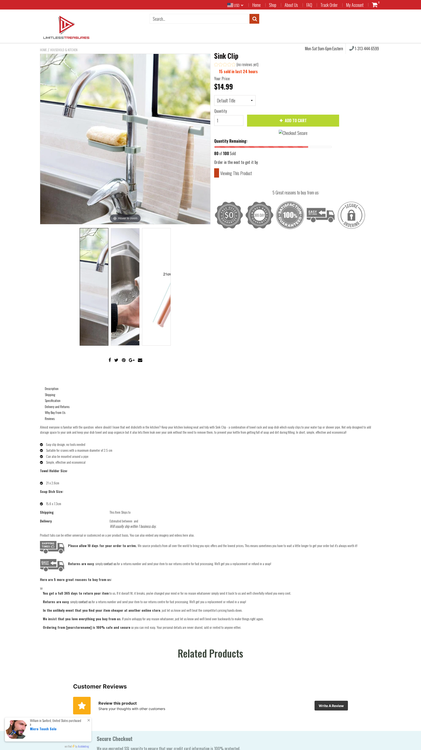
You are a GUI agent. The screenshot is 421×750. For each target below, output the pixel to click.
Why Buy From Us (55, 412)
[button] (236, 65)
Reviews (50, 418)
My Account (355, 5)
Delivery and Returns (57, 406)
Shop (272, 5)
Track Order (329, 5)
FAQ (309, 5)
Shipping (50, 394)
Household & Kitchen (63, 49)
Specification (52, 400)
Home (256, 5)
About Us (291, 5)
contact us (84, 601)
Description (51, 388)
